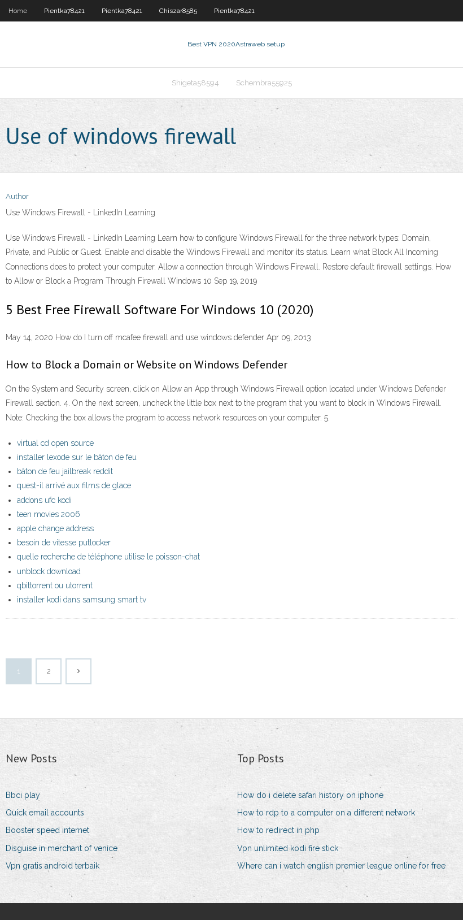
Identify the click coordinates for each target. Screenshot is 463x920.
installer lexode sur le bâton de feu (77, 457)
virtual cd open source (55, 443)
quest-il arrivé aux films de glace (74, 485)
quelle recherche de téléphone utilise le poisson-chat (108, 556)
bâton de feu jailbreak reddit (65, 471)
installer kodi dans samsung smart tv (81, 599)
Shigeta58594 (195, 83)
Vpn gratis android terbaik (52, 865)
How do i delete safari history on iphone (310, 795)
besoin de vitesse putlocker (64, 542)
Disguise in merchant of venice (61, 848)
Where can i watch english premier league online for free (341, 865)
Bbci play (23, 795)
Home (17, 11)
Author (17, 196)
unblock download (49, 571)
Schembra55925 (264, 83)
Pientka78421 (64, 11)
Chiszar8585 (178, 11)
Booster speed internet (47, 830)
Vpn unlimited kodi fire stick (287, 848)
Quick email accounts (45, 812)
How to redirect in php (278, 830)
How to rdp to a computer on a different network (326, 812)
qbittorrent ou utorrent (55, 585)
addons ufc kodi (44, 500)
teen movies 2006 (48, 514)
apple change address (55, 528)
